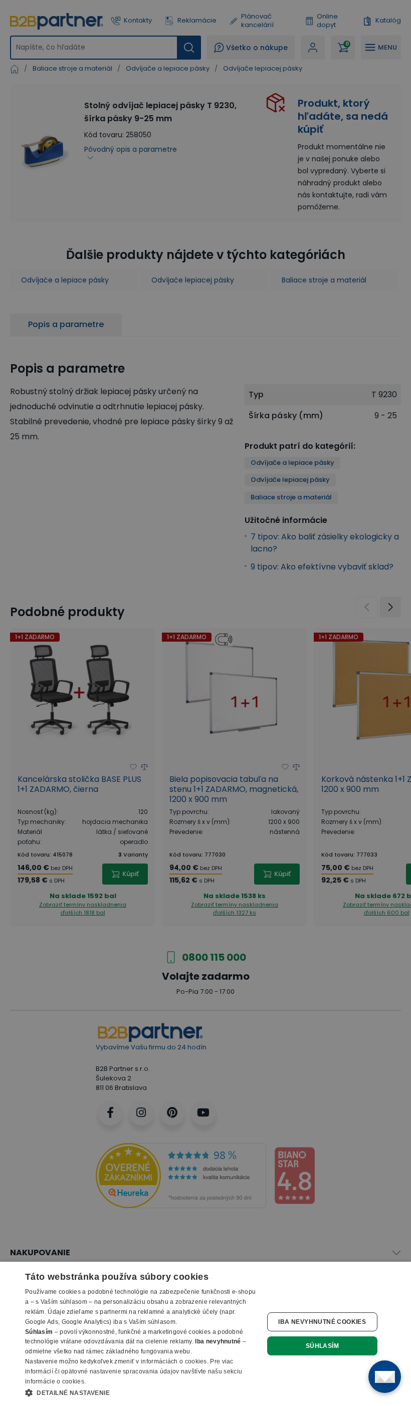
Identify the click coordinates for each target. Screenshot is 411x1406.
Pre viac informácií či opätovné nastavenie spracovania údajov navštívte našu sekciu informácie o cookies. (133, 1371)
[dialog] (205, 1334)
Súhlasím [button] (322, 1345)
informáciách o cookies (174, 1361)
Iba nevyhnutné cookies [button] (322, 1321)
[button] (141, 1392)
